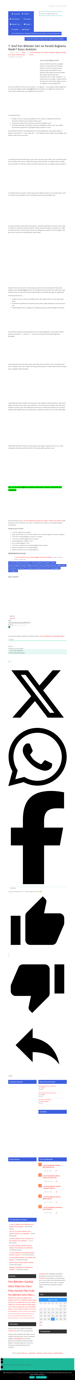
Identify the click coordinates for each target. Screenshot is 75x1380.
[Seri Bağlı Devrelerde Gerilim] (37, 284)
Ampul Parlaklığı (13, 565)
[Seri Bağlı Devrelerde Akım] (37, 222)
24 (56, 1213)
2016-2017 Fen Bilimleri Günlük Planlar (24, 1300)
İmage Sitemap (47, 1353)
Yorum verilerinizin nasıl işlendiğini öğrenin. (52, 636)
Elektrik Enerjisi (20, 55)
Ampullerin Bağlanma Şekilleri (57, 52)
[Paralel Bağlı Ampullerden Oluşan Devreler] (37, 328)
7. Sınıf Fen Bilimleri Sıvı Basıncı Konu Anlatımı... (52, 1208)
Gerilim (46, 568)
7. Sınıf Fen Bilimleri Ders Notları (38, 52)
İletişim (26, 29)
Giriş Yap (12, 618)
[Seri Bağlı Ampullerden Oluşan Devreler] (37, 112)
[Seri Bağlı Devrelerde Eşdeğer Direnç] (37, 189)
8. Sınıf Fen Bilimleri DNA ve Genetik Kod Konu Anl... (51, 1177)
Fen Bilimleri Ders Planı (20, 1294)
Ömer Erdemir (45, 1101)
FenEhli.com (23, 1353)
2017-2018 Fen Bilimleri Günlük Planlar (24, 1304)
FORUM (26, 14)
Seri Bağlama (13, 571)
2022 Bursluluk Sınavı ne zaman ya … (47, 1086)
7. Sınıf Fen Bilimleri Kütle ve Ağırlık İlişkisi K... (52, 1197)
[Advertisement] (37, 28)
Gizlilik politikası (41, 1377)
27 (56, 1202)
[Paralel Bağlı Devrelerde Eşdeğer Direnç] (37, 400)
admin (23, 52)
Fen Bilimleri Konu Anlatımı (34, 568)
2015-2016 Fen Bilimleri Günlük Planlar (26, 1311)
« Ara (40, 1325)
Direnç (42, 565)
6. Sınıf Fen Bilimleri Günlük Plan (18, 1315)
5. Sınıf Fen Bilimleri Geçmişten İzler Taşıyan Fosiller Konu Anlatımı (41, 521)
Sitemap (39, 1353)
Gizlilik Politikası (58, 1353)
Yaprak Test (16, 24)
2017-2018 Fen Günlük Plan (16, 1307)
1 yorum (30, 55)
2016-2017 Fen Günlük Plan (16, 1302)
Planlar (28, 24)
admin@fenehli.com (19, 1338)
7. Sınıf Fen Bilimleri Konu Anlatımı (40, 563)
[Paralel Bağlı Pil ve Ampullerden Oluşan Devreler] (22, 361)
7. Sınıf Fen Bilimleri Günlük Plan (21, 1309)
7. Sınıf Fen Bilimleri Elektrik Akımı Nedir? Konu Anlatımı (44, 39)
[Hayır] (73, 1375)
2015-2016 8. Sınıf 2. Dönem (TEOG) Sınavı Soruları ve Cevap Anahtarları (36, 34)
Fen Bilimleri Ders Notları (16, 568)
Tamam (32, 1377)
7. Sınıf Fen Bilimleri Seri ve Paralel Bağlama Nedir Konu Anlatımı (33, 557)
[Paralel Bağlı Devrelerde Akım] (32, 442)
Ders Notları (16, 19)
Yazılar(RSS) (32, 1353)
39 (56, 1171)
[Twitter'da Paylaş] (37, 722)
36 (56, 1181)
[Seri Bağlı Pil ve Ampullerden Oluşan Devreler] (37, 156)
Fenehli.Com (12, 1331)
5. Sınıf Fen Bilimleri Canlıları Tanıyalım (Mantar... (52, 1187)
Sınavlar (15, 29)
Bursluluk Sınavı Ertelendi (44, 1099)
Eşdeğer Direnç (61, 565)
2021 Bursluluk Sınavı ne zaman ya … (47, 1093)
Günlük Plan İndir (24, 1290)
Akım (53, 563)
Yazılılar (28, 19)
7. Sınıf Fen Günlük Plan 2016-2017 (27, 1318)
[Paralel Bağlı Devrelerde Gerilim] (34, 483)
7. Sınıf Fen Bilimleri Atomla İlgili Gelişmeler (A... (51, 1166)
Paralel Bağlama (55, 568)
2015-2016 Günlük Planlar (14, 1313)
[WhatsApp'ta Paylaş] (37, 790)
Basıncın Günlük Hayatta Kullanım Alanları (21, 1262)
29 (56, 1192)
